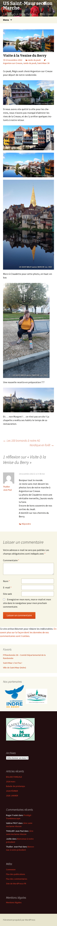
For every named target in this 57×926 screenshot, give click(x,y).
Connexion (11, 869)
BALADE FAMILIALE (14, 776)
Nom (6, 581)
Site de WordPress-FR (16, 883)
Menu (6, 19)
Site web (7, 593)
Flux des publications (15, 874)
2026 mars (10, 781)
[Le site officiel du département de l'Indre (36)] (14, 696)
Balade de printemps (15, 786)
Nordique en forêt (42, 445)
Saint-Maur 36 (43, 63)
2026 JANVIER (12, 795)
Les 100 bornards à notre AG (21, 440)
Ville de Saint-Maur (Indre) (14, 667)
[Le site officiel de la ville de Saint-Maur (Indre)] (36, 696)
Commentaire (11, 560)
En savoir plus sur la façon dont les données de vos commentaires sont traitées (28, 632)
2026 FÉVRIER (12, 791)
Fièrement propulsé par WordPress (19, 919)
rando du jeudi (34, 60)
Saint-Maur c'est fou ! (12, 663)
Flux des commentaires (16, 878)
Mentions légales (14, 902)
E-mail (7, 587)
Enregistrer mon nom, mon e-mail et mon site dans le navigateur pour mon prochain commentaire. (27, 603)
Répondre (26, 523)
